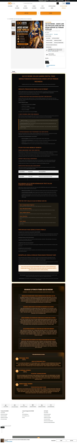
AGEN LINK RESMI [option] (48, 47)
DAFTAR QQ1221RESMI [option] (55, 38)
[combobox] (41, 3)
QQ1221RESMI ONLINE (51, 406)
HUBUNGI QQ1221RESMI (42, 1)
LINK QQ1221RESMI (9, 441)
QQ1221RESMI (46, 0)
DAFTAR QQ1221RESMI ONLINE (48, 420)
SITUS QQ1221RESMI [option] (49, 42)
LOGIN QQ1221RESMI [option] (49, 40)
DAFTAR (26, 13)
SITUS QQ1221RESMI (15, 406)
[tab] (13, 71)
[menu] (38, 7)
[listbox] (55, 42)
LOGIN (50, 13)
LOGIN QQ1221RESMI (60, 0)
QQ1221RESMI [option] (48, 38)
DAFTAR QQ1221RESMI (52, 0)
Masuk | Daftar (41, 0)
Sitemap (23, 417)
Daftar (68, 3)
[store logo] (11, 3)
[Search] (58, 3)
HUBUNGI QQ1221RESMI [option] (57, 40)
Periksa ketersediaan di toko (50, 65)
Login (64, 3)
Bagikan (47, 66)
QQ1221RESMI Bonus (25, 414)
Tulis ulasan (56, 34)
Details (13, 71)
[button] (13, 25)
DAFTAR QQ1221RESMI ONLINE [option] (58, 42)
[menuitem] (10, 6)
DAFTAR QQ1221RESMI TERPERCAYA (49, 422)
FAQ (22, 412)
